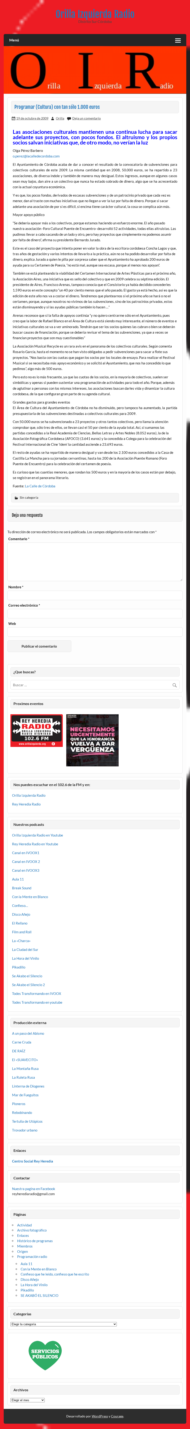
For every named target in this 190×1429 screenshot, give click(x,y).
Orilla (60, 118)
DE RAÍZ (18, 1051)
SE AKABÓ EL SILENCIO (39, 1295)
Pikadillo (18, 967)
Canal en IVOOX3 (25, 870)
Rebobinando (22, 1112)
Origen (22, 1251)
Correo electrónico (24, 605)
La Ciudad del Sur (25, 949)
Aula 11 (18, 879)
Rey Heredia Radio (26, 804)
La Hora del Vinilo (25, 958)
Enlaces (23, 1235)
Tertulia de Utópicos (27, 1121)
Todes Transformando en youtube (37, 1002)
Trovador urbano (24, 1130)
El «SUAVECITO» (25, 1060)
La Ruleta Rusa (23, 1077)
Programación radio (32, 1256)
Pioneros (18, 1104)
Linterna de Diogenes (28, 1086)
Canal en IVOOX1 (25, 853)
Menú (14, 40)
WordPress (100, 1416)
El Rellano (19, 923)
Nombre (15, 587)
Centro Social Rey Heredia (32, 1161)
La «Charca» (21, 941)
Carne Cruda (21, 1042)
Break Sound (21, 888)
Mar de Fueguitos (25, 1095)
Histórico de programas (35, 1241)
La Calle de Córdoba (40, 486)
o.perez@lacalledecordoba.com (36, 156)
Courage (117, 1416)
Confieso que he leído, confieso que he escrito (55, 1274)
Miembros (25, 1246)
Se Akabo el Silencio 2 (28, 985)
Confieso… (20, 905)
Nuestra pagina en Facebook (33, 1189)
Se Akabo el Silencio (27, 976)
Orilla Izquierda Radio (95, 14)
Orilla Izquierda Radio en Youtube (37, 835)
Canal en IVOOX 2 (26, 861)
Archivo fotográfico (32, 1230)
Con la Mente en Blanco (30, 897)
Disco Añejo (21, 914)
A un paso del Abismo (28, 1033)
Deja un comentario (86, 118)
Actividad (24, 1225)
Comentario (18, 539)
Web (12, 623)
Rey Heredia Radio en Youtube (35, 844)
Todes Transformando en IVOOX (36, 993)
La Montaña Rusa (25, 1068)
